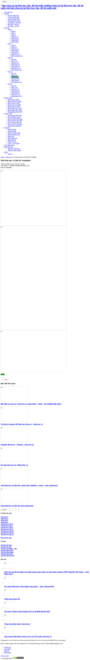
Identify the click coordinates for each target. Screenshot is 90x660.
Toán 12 (13, 85)
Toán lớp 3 (4, 520)
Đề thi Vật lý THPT (14, 103)
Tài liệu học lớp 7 (7, 526)
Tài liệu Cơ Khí (6, 547)
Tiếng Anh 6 (15, 38)
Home (3, 157)
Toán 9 (13, 45)
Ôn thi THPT (8, 114)
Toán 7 (13, 33)
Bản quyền (7, 652)
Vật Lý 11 (14, 75)
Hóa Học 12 (15, 89)
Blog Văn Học (8, 147)
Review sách (12, 129)
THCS (10, 29)
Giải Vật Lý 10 (16, 68)
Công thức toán (6, 538)
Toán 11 (13, 73)
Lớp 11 (10, 71)
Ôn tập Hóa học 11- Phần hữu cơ (14, 465)
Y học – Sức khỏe (14, 143)
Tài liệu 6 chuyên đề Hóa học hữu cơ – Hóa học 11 (22, 424)
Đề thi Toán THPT (13, 100)
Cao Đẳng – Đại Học (14, 22)
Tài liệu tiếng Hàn (13, 17)
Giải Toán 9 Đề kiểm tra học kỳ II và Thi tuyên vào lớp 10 (28, 637)
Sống (6, 152)
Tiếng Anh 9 (15, 50)
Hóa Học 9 (14, 49)
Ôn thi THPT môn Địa (15, 124)
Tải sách (7, 128)
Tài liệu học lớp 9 (7, 529)
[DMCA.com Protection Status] (18, 658)
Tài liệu (6, 14)
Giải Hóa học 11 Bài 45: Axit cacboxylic (17, 506)
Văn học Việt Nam (14, 149)
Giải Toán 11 (15, 80)
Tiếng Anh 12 (15, 91)
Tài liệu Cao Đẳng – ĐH (9, 549)
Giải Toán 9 (15, 52)
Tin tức (10, 154)
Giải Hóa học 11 (16, 82)
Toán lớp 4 (4, 522)
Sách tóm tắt (12, 131)
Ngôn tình (11, 136)
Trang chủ (7, 647)
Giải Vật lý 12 (15, 94)
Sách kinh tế (12, 140)
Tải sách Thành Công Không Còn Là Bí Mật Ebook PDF (27, 611)
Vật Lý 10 (14, 61)
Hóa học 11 (15, 77)
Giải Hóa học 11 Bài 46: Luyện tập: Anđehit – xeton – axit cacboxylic (29, 485)
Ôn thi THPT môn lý (14, 117)
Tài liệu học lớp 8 (7, 527)
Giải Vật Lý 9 (15, 54)
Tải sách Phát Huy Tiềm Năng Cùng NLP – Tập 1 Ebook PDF (29, 587)
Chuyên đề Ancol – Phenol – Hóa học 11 (17, 445)
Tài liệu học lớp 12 (7, 534)
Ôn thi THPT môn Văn (15, 121)
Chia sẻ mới (8, 12)
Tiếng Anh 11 (15, 78)
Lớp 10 (10, 57)
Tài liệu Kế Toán (6, 545)
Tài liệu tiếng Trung (14, 21)
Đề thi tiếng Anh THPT (15, 112)
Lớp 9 (10, 43)
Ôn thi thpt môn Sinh (14, 126)
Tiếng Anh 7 (15, 40)
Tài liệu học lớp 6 (7, 524)
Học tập (6, 28)
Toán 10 (13, 59)
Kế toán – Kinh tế (13, 24)
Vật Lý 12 (14, 87)
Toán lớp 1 (4, 517)
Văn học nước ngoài (14, 150)
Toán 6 (13, 31)
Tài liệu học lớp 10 (7, 531)
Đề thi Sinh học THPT (15, 108)
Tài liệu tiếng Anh (13, 15)
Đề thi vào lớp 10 (16, 56)
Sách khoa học (12, 138)
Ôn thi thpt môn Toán (14, 115)
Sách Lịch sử (12, 142)
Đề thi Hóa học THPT (15, 101)
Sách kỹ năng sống (14, 133)
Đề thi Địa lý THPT (14, 107)
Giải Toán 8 (15, 42)
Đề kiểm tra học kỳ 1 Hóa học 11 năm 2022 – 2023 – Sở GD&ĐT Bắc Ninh (31, 404)
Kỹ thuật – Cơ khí (13, 26)
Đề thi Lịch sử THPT (14, 105)
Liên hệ (6, 651)
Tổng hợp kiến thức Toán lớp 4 (17, 624)
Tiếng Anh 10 (15, 64)
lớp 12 (10, 84)
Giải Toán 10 (15, 66)
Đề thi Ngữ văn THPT (15, 110)
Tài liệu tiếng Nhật (14, 19)
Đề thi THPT (8, 98)
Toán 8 (13, 35)
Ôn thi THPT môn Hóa (15, 119)
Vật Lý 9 (14, 47)
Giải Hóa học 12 (16, 96)
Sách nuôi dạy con (14, 135)
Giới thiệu (7, 649)
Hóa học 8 (14, 36)
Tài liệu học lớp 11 (7, 533)
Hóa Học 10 (15, 63)
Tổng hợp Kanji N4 (12, 599)
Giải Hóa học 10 (16, 70)
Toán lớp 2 (4, 519)
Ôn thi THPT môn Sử (15, 122)
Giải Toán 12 (15, 92)
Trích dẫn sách (9, 145)
